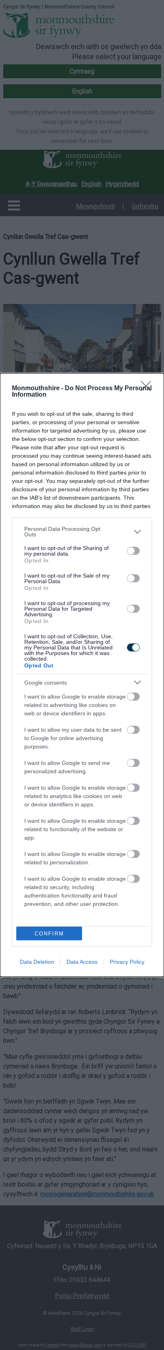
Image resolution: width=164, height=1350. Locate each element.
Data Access (82, 962)
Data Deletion (37, 962)
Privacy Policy (127, 962)
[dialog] (82, 675)
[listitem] (82, 531)
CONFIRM (49, 934)
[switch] (133, 551)
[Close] (148, 388)
